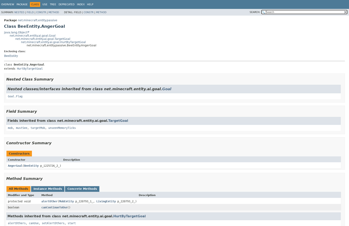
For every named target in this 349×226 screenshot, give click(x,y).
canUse (34, 223)
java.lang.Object (15, 32)
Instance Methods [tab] (48, 188)
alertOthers (17, 223)
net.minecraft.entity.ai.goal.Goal (33, 35)
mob (10, 127)
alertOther (49, 201)
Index (81, 4)
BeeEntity (11, 55)
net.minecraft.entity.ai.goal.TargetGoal (42, 38)
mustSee (21, 127)
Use (44, 4)
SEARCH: (255, 12)
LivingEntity (106, 201)
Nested (19, 12)
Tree (53, 4)
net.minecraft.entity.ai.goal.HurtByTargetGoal (53, 42)
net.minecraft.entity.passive (37, 20)
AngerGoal (15, 165)
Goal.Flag (15, 96)
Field (30, 12)
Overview (7, 4)
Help (90, 4)
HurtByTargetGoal (30, 68)
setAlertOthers (53, 223)
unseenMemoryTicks (62, 127)
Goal (166, 89)
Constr (41, 12)
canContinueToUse (54, 207)
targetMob (37, 127)
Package (22, 4)
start (72, 223)
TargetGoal (118, 121)
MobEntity (66, 201)
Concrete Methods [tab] (82, 188)
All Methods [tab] (18, 188)
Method (53, 12)
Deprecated (67, 4)
